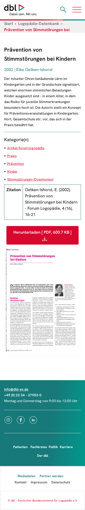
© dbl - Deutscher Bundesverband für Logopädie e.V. (43, 500)
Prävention (15, 163)
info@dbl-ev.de (16, 389)
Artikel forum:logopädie (25, 148)
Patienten (20, 447)
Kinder (12, 171)
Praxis (12, 156)
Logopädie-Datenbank (38, 23)
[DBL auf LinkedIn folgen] (33, 420)
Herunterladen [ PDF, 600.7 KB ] (42, 232)
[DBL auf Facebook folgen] (21, 420)
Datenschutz (60, 482)
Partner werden (51, 476)
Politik (53, 447)
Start (8, 23)
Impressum (39, 482)
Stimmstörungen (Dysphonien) (30, 179)
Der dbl (42, 455)
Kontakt (21, 482)
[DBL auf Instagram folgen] (8, 420)
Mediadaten (26, 476)
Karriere (66, 447)
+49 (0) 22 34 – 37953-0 (22, 395)
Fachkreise (39, 447)
